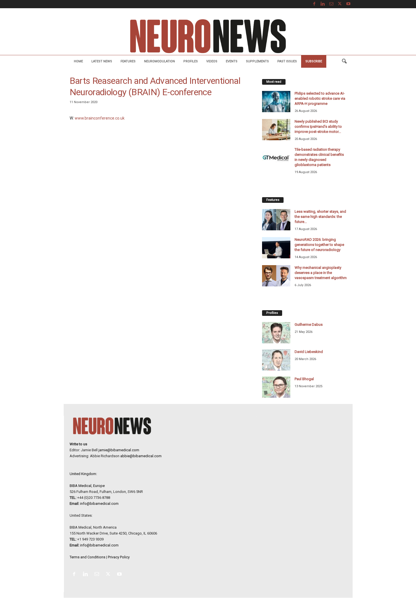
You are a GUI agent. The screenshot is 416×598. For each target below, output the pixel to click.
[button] (344, 61)
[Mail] (331, 4)
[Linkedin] (322, 4)
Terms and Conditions (87, 557)
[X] (339, 4)
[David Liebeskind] (276, 360)
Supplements (257, 61)
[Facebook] (314, 4)
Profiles (190, 61)
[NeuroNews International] (208, 36)
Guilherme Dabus (309, 324)
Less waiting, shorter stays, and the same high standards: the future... (320, 216)
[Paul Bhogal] (276, 387)
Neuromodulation (159, 61)
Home (78, 61)
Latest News (101, 61)
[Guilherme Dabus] (276, 332)
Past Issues (287, 61)
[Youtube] (348, 4)
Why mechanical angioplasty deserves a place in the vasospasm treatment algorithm (321, 272)
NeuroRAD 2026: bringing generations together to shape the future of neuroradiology (319, 244)
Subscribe (313, 61)
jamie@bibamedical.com (118, 450)
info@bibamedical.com (99, 503)
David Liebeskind (309, 352)
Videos (211, 61)
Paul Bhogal (304, 379)
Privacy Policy (119, 557)
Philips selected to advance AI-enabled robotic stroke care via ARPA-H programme (320, 98)
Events (231, 61)
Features (128, 61)
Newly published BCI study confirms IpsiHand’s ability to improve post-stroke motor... (318, 126)
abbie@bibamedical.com (141, 456)
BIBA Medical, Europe (87, 486)
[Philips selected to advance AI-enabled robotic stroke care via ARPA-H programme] (276, 101)
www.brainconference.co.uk (100, 118)
